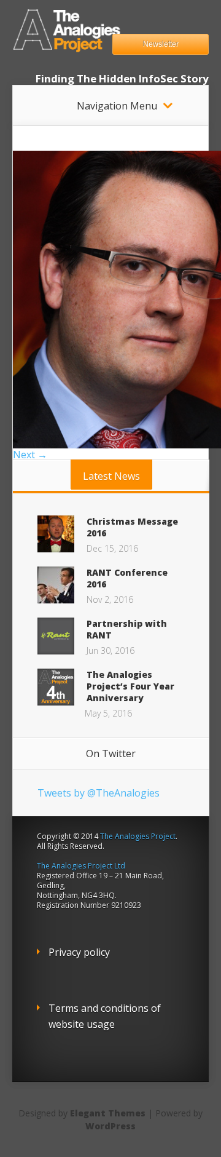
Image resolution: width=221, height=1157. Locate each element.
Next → (30, 454)
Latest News (111, 476)
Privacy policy (79, 952)
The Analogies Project (138, 836)
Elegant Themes (107, 1113)
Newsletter (161, 44)
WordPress (110, 1126)
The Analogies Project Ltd (81, 866)
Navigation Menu (117, 106)
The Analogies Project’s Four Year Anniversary (130, 686)
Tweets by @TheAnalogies (98, 793)
